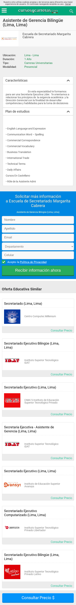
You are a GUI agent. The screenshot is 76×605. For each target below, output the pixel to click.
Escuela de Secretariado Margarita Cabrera (47, 36)
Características (16, 80)
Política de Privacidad (33, 262)
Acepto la (26, 262)
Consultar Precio (61, 330)
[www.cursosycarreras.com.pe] (38, 11)
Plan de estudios (17, 111)
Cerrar (68, 4)
